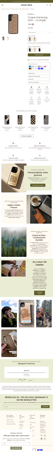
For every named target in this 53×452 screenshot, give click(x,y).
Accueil (2, 9)
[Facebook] (41, 435)
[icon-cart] (50, 5)
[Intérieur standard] (30, 50)
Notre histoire (32, 422)
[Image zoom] (13, 24)
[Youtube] (41, 438)
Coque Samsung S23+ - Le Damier (33, 128)
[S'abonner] (29, 443)
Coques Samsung (10, 422)
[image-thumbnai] (3, 38)
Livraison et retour (32, 427)
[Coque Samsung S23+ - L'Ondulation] (20, 119)
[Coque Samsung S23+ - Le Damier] (33, 119)
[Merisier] (30, 39)
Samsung (8, 9)
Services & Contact (32, 431)
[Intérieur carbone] (39, 50)
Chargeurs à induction (22, 421)
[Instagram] (44, 435)
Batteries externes (21, 425)
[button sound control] (24, 275)
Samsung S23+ (14, 9)
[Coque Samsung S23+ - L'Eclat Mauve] (7, 119)
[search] (47, 5)
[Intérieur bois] (35, 50)
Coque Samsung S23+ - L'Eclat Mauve (7, 128)
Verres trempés (21, 428)
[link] (16, 448)
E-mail (6, 406)
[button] (39, 54)
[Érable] (35, 39)
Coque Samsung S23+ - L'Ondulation (20, 128)
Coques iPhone (9, 419)
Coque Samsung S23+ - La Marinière (46, 128)
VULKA (41, 422)
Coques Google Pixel (10, 424)
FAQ (31, 424)
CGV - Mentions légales (32, 435)
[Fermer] (30, 431)
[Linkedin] (44, 438)
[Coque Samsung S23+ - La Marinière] (46, 119)
